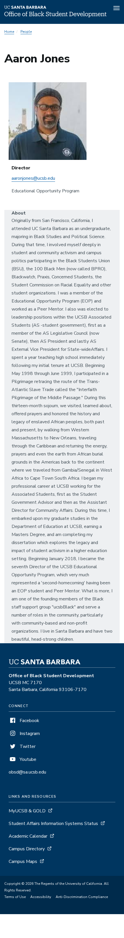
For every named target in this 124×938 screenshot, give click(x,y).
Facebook (28, 720)
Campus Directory (27, 849)
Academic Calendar (28, 836)
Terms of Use (15, 897)
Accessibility (40, 897)
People (26, 31)
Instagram (29, 733)
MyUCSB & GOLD (27, 811)
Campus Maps (23, 861)
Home (9, 31)
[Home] (55, 16)
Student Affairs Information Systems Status (53, 823)
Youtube (27, 759)
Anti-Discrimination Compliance (82, 897)
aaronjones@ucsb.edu (33, 178)
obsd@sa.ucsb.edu (27, 772)
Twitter (26, 746)
